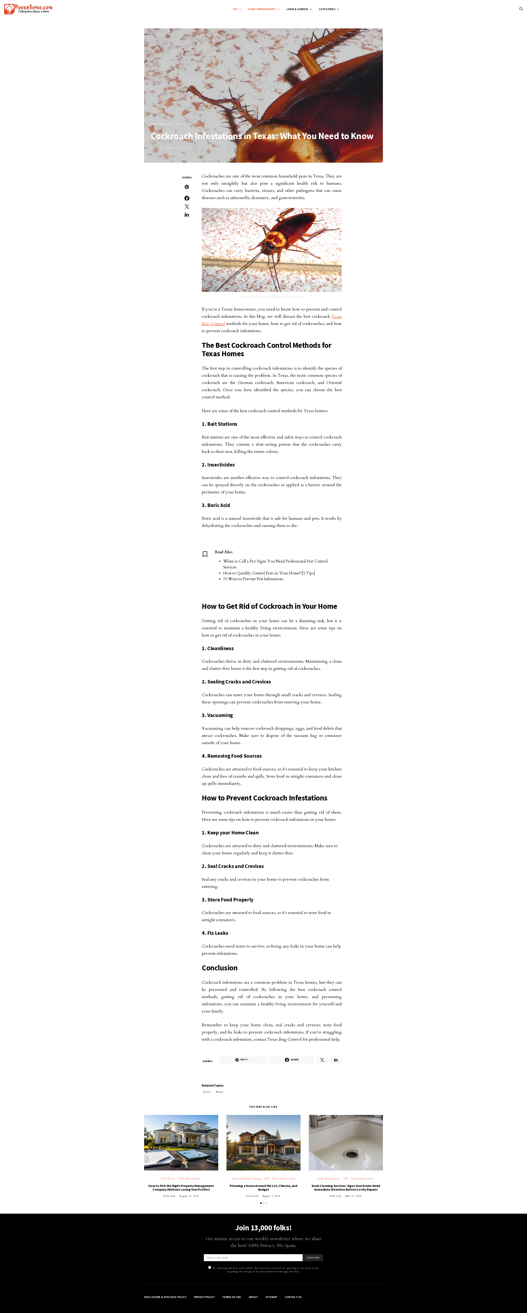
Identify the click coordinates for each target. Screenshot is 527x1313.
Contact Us (293, 1297)
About (253, 1297)
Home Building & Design (246, 1178)
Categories (327, 9)
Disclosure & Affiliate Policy (165, 1297)
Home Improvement (262, 9)
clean (208, 1092)
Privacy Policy (204, 1297)
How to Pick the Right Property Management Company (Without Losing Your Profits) (181, 1187)
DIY (235, 9)
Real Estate (168, 1178)
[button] (261, 1203)
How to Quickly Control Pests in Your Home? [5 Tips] (269, 573)
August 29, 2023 (176, 147)
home (220, 1092)
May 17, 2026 (354, 1196)
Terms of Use (231, 1297)
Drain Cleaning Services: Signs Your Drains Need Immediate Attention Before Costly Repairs (346, 1187)
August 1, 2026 (271, 1196)
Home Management (189, 1178)
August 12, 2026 (189, 1196)
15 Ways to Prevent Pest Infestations (253, 579)
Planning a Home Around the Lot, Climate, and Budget (263, 1187)
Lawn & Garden (297, 9)
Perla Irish (156, 147)
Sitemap (271, 1297)
